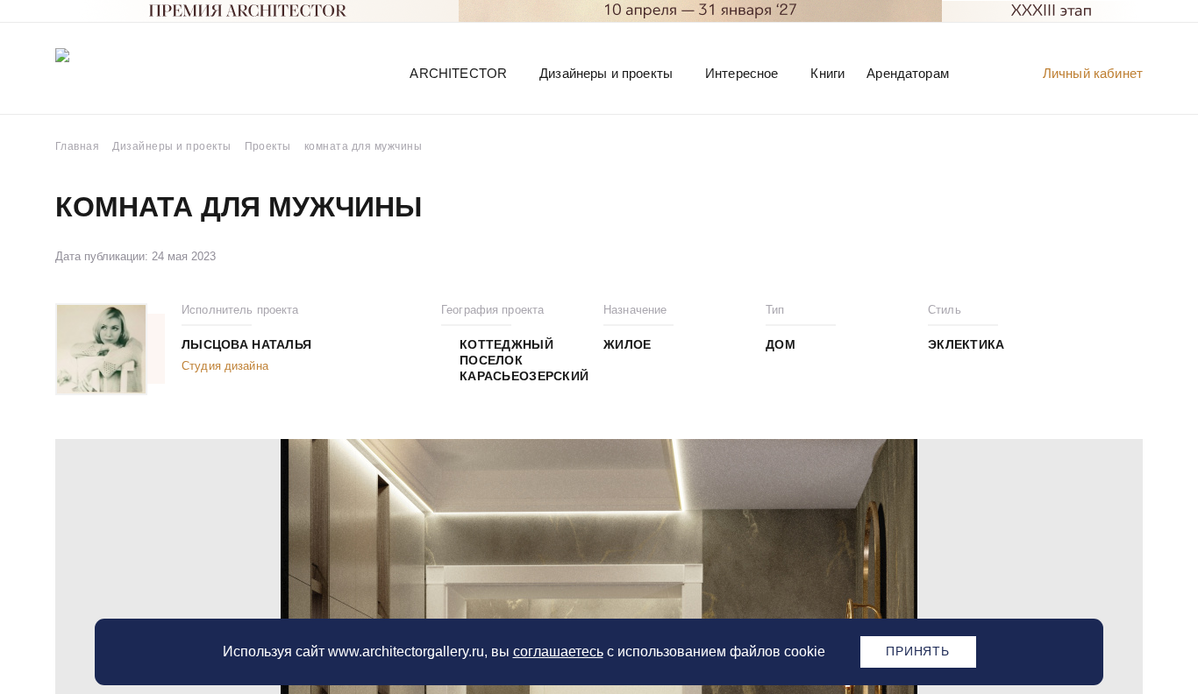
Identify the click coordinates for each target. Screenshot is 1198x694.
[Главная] (146, 72)
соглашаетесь (558, 651)
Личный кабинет (1093, 73)
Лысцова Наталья (246, 344)
